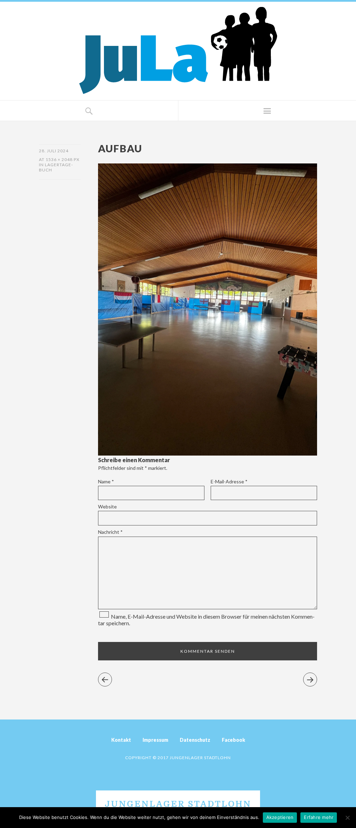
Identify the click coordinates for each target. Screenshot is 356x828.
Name (106, 481)
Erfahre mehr (318, 817)
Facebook (233, 740)
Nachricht (110, 532)
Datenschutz (195, 740)
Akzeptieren (280, 817)
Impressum (155, 740)
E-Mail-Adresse (229, 481)
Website (107, 506)
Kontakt (121, 740)
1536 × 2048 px (63, 159)
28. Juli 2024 (53, 150)
